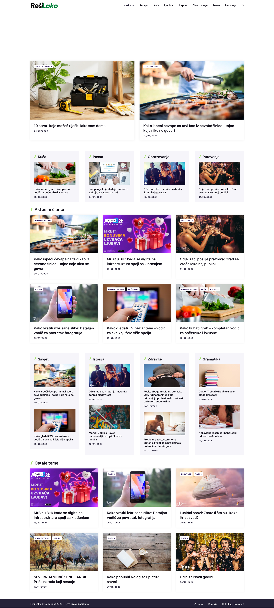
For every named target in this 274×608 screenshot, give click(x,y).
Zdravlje (186, 474)
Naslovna (129, 5)
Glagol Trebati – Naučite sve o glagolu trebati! (217, 393)
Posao (216, 5)
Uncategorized (43, 66)
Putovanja (231, 5)
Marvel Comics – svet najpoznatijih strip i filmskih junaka (105, 436)
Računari (133, 289)
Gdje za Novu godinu (197, 577)
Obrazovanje (200, 5)
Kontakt (212, 604)
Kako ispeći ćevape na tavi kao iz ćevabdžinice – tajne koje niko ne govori (61, 264)
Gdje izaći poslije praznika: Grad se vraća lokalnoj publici (218, 191)
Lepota (183, 5)
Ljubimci (169, 5)
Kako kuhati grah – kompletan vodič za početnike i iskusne (52, 191)
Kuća (156, 5)
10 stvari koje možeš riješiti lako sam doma (70, 126)
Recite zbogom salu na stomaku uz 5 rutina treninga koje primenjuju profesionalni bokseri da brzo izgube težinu (163, 396)
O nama (198, 604)
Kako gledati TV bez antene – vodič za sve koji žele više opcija (53, 438)
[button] (241, 5)
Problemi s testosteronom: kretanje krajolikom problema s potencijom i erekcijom (162, 443)
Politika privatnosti (233, 604)
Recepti (144, 5)
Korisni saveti (153, 66)
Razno (111, 220)
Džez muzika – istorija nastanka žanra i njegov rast (163, 191)
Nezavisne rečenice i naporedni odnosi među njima (218, 434)
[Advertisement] (137, 34)
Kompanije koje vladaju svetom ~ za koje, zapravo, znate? (109, 191)
